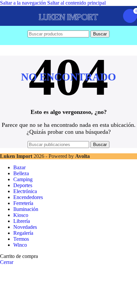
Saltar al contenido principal (76, 3)
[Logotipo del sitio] (68, 25)
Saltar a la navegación (23, 3)
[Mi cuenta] (114, 16)
